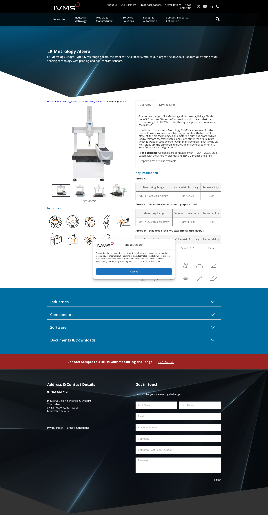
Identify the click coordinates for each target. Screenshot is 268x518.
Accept (134, 271)
